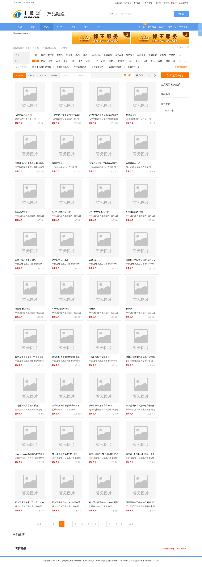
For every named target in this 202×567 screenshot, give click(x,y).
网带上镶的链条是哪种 (25, 260)
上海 (50, 61)
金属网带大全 (97, 67)
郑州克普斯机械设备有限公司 (139, 361)
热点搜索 (69, 561)
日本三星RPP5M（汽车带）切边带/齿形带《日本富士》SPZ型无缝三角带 (103, 454)
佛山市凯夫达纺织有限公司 (138, 167)
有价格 (54, 75)
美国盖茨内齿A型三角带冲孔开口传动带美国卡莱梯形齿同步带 (140, 405)
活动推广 (115, 561)
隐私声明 (124, 561)
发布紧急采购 (175, 75)
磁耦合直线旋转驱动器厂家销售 (140, 357)
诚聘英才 (140, 561)
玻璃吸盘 (108, 55)
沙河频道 (152, 27)
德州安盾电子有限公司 (25, 119)
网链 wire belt (95, 260)
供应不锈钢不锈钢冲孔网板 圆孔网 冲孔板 (141, 502)
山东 (137, 61)
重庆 (65, 61)
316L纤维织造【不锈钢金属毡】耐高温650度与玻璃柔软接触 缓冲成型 (103, 163)
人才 (99, 26)
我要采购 (118, 3)
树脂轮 (60, 55)
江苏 (130, 61)
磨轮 (43, 55)
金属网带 (65, 48)
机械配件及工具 (49, 48)
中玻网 (28, 48)
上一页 (51, 524)
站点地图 (107, 561)
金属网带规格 (115, 67)
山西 (81, 61)
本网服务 (137, 3)
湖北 (168, 61)
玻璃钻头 (96, 55)
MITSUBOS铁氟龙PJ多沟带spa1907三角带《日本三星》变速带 (67, 454)
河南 (88, 61)
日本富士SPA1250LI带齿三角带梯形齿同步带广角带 (140, 454)
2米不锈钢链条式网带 (99, 212)
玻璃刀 (86, 55)
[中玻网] (28, 14)
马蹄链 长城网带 (22, 309)
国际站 (174, 3)
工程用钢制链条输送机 (99, 357)
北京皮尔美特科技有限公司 (64, 167)
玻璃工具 (119, 55)
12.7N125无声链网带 (61, 212)
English (156, 561)
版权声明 (132, 561)
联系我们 (148, 561)
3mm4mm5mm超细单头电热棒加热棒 (30, 454)
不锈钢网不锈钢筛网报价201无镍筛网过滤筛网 (66, 115)
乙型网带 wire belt (60, 260)
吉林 (103, 61)
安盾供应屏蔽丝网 (23, 115)
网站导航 (61, 561)
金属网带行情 (133, 67)
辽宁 (96, 61)
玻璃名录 (99, 561)
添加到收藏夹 (29, 2)
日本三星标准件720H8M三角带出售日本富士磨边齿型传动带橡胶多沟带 (66, 502)
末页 (131, 524)
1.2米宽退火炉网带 (60, 309)
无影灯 (163, 55)
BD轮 (77, 55)
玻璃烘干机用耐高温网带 (100, 405)
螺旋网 (92, 309)
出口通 (141, 27)
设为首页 (17, 2)
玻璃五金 (153, 55)
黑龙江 (112, 61)
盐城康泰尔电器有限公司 (100, 506)
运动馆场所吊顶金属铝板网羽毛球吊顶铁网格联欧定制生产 (103, 115)
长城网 (129, 309)
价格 (30, 75)
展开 (181, 55)
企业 (73, 26)
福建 (160, 61)
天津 (58, 61)
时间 (42, 75)
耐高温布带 (131, 115)
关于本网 (46, 561)
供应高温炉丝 (58, 163)
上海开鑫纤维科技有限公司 (138, 119)
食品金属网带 (80, 67)
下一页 (119, 524)
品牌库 (162, 27)
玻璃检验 (183, 27)
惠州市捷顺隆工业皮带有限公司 (103, 409)
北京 (43, 61)
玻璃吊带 (141, 55)
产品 (46, 26)
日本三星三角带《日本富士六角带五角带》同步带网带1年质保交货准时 (29, 502)
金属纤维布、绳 (133, 163)
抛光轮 (69, 55)
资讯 (33, 26)
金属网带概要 (181, 67)
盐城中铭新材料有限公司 (63, 409)
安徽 (145, 61)
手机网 (166, 3)
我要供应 (127, 3)
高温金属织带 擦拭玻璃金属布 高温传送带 (66, 405)
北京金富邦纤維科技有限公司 (102, 167)
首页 (19, 26)
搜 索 (181, 14)
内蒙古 (121, 61)
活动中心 (172, 27)
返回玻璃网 (183, 3)
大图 (129, 75)
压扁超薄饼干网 (22, 212)
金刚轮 (51, 55)
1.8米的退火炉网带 (134, 212)
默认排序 (19, 75)
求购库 (85, 561)
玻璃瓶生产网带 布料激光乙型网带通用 (141, 260)
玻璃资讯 (77, 561)
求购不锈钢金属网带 (41, 67)
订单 (59, 26)
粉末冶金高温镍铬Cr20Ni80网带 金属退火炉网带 (103, 502)
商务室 (158, 3)
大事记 (54, 561)
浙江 (153, 61)
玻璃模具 (130, 55)
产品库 (91, 561)
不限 (35, 55)
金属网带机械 (62, 67)
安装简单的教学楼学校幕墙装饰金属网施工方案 (29, 163)
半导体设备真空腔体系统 (26, 405)
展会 (86, 26)
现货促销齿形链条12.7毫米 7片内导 (29, 357)
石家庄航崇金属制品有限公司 (65, 119)
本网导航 (148, 3)
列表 (141, 75)
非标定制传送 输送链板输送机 (66, 357)
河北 (73, 61)
